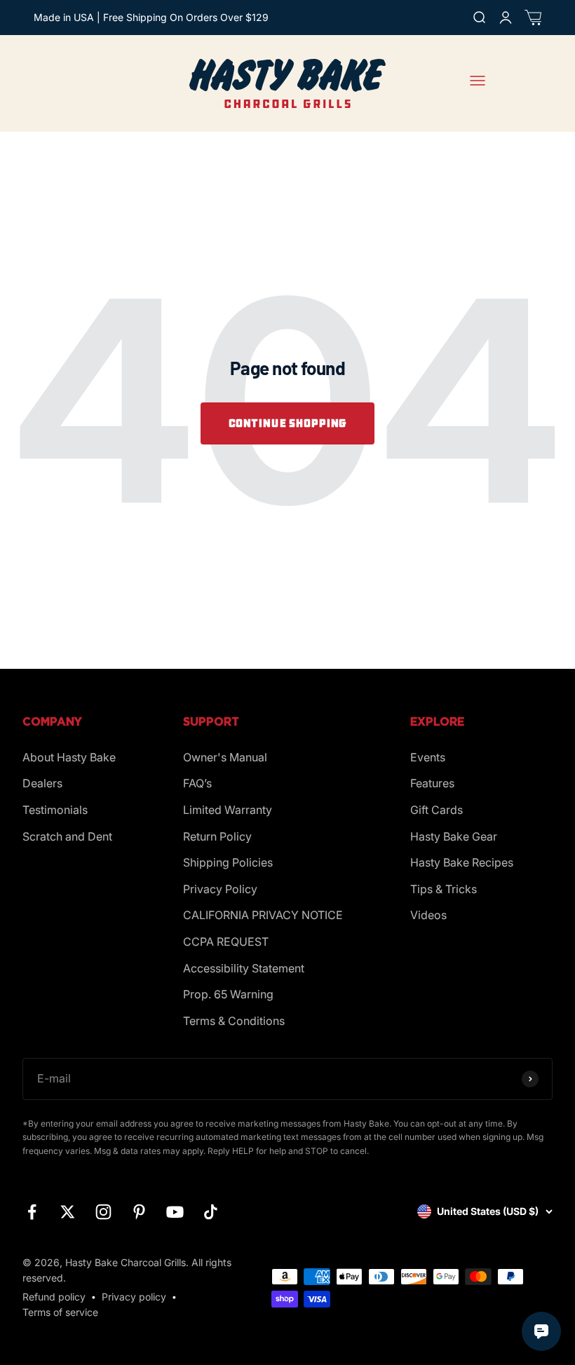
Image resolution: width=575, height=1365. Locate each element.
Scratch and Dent (67, 836)
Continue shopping (287, 423)
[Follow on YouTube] (174, 1211)
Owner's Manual (225, 757)
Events (427, 757)
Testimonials (55, 810)
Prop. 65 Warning (228, 994)
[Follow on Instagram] (103, 1211)
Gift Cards (436, 810)
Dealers (42, 783)
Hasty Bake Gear (453, 836)
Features (432, 783)
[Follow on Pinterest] (139, 1211)
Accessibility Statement (243, 968)
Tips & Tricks (443, 889)
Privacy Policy (220, 889)
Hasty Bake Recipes (461, 862)
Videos (428, 915)
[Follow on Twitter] (67, 1211)
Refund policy (54, 1297)
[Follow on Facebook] (31, 1211)
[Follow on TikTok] (210, 1211)
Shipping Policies (228, 862)
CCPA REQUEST (226, 942)
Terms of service (60, 1312)
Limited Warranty (227, 810)
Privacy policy (134, 1297)
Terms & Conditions (234, 1021)
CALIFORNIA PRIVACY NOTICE (263, 915)
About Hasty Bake (69, 757)
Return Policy (217, 836)
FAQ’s (197, 783)
